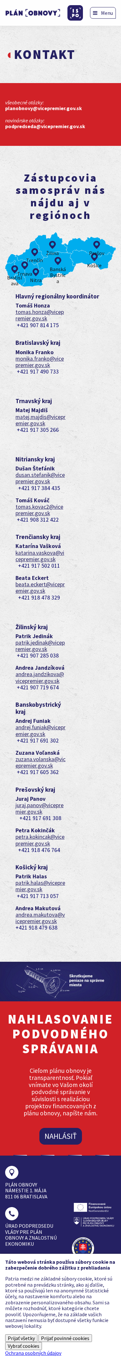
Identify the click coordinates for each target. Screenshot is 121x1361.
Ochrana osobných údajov (33, 1353)
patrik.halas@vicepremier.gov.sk (40, 886)
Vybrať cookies (23, 1346)
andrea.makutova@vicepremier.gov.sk (40, 918)
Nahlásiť (61, 1136)
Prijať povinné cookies (65, 1338)
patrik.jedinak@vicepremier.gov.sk (40, 645)
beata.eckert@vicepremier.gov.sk (40, 587)
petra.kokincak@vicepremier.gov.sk (40, 840)
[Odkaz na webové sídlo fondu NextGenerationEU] (94, 1207)
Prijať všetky (21, 1338)
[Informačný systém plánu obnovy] (75, 13)
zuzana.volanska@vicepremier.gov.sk (40, 762)
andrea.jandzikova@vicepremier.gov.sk (39, 677)
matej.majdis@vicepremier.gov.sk (40, 420)
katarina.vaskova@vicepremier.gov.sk (39, 556)
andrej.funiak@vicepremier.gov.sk (40, 730)
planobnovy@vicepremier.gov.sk (43, 108)
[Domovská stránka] (33, 13)
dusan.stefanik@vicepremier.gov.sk (40, 478)
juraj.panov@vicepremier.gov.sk (39, 808)
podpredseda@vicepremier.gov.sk (45, 126)
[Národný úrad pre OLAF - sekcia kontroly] (84, 1248)
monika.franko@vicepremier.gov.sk (39, 361)
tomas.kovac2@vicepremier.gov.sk (39, 510)
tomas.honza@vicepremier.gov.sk (39, 315)
